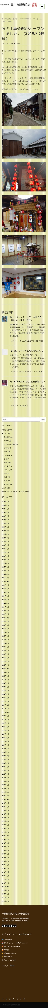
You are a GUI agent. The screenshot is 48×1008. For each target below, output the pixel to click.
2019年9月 (5, 803)
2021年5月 (5, 730)
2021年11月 (6, 708)
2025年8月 (5, 545)
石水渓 (6, 448)
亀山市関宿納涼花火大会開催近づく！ (28, 381)
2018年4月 (5, 865)
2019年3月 (5, 825)
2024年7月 (5, 592)
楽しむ (38, 372)
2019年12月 (6, 792)
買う (5, 481)
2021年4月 (5, 734)
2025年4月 (5, 560)
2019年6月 (5, 814)
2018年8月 (5, 850)
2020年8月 (5, 763)
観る (18, 43)
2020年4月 (5, 777)
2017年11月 (6, 883)
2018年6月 (5, 857)
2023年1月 (5, 658)
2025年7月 (5, 549)
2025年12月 (6, 531)
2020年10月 (6, 756)
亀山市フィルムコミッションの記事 (14, 491)
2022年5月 (5, 687)
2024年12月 (6, 574)
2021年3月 (5, 738)
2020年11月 (6, 752)
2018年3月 (5, 868)
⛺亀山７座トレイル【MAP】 (11, 946)
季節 (5, 462)
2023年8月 (5, 632)
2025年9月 (5, 541)
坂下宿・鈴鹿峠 (35, 341)
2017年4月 (5, 897)
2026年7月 (5, 505)
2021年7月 (5, 723)
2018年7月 (5, 854)
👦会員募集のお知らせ (9, 953)
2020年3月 (5, 781)
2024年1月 (5, 614)
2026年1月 (5, 527)
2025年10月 (6, 538)
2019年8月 (5, 807)
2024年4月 (5, 603)
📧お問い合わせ (7, 939)
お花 (5, 459)
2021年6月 (5, 727)
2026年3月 (5, 520)
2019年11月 (6, 796)
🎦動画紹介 (5, 950)
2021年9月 (5, 716)
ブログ (4, 488)
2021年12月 (6, 705)
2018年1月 (5, 876)
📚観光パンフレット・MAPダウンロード (14, 943)
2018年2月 (5, 872)
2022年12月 (6, 661)
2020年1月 (5, 788)
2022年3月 (5, 694)
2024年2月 (5, 610)
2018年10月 (6, 843)
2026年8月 (5, 501)
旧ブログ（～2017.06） (9, 960)
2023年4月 (5, 647)
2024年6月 (5, 596)
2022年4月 (5, 690)
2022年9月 (5, 672)
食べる (6, 484)
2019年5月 (5, 817)
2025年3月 (5, 563)
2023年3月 (5, 650)
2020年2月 (5, 785)
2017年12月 (6, 879)
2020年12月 (6, 748)
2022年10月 (6, 669)
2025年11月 (6, 534)
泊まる (6, 470)
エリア (27, 372)
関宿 (5, 451)
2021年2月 (5, 741)
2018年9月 (5, 847)
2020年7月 (5, 767)
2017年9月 (5, 890)
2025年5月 (5, 556)
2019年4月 (5, 821)
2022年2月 (5, 698)
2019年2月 (5, 828)
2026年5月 (5, 512)
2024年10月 (6, 581)
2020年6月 (5, 770)
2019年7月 (5, 810)
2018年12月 (6, 836)
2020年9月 (5, 759)
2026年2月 (5, 523)
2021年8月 (5, 719)
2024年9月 (5, 585)
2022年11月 (6, 665)
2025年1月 (5, 570)
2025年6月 (5, 552)
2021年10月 (6, 712)
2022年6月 (5, 683)
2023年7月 (5, 636)
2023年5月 (5, 643)
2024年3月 (5, 607)
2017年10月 (6, 887)
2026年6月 (5, 509)
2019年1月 (5, 832)
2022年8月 (5, 676)
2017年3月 (5, 901)
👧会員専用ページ (7, 956)
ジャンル (33, 372)
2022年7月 (5, 679)
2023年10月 (6, 625)
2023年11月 (6, 621)
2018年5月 (5, 861)
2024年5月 (5, 600)
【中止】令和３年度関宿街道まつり (26, 350)
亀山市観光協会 (7, 19)
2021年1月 (5, 745)
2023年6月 (5, 639)
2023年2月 (5, 654)
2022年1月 (5, 701)
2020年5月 (5, 774)
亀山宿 (27, 341)
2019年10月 (6, 799)
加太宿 (6, 441)
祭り (5, 473)
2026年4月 (5, 516)
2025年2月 (5, 567)
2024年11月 (6, 578)
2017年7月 (5, 894)
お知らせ (16, 19)
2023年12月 (6, 618)
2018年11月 (6, 839)
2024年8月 (5, 589)
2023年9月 (5, 629)
